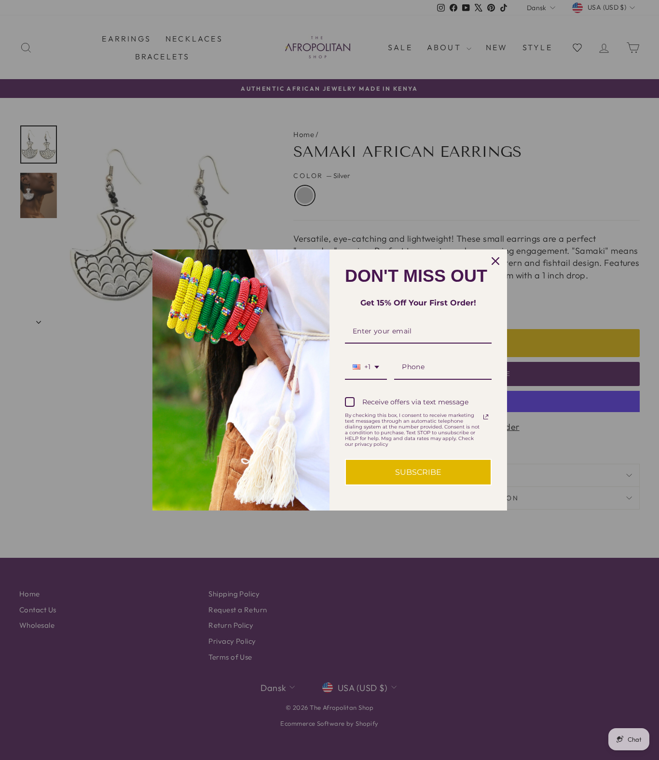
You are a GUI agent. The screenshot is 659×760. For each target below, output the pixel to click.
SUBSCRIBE (418, 472)
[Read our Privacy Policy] (486, 417)
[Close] (495, 261)
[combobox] (366, 367)
